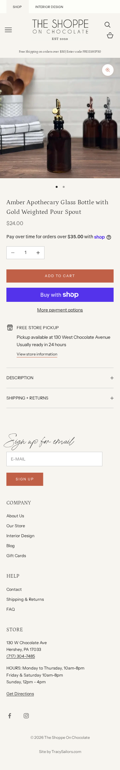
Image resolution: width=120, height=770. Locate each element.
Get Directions (20, 693)
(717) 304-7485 (20, 656)
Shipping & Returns (25, 599)
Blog (10, 545)
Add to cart (60, 276)
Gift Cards (16, 555)
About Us (15, 515)
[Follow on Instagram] (26, 716)
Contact (14, 589)
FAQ (10, 609)
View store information (37, 354)
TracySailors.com (66, 751)
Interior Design (20, 535)
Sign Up (25, 479)
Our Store (15, 525)
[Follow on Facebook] (9, 716)
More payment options (60, 310)
